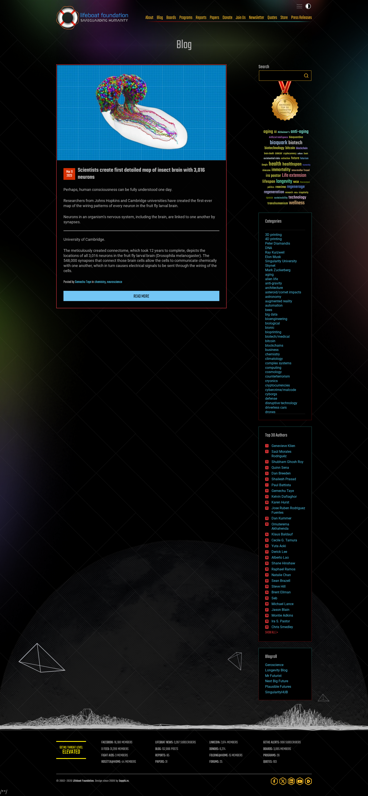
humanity (306, 165)
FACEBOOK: (107, 742)
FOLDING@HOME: (218, 755)
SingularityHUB (276, 692)
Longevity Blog (276, 670)
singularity (303, 192)
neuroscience (114, 282)
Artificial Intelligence (278, 137)
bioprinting (273, 332)
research (289, 192)
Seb (274, 598)
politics (270, 187)
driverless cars (276, 407)
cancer (278, 153)
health (275, 164)
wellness (297, 203)
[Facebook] (274, 781)
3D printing (273, 235)
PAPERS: (160, 762)
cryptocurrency (289, 153)
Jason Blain (280, 610)
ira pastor (273, 175)
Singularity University (281, 261)
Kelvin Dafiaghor (284, 497)
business (272, 350)
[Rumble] (308, 781)
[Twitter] (282, 781)
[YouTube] (299, 781)
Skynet (270, 266)
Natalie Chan (281, 575)
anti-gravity (273, 283)
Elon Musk (273, 257)
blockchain (302, 148)
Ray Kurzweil (275, 252)
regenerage (296, 187)
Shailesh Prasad (284, 479)
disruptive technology (281, 403)
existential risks (272, 158)
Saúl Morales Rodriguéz (281, 454)
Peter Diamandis (277, 243)
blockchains (274, 345)
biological (272, 323)
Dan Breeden (281, 473)
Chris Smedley (282, 627)
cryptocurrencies (277, 385)
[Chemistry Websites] (285, 102)
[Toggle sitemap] (299, 6)
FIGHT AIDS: (108, 755)
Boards (171, 17)
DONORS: (214, 749)
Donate (227, 17)
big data (271, 314)
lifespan (268, 181)
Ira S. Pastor (281, 621)
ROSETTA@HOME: (111, 762)
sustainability (281, 198)
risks (296, 192)
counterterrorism (277, 376)
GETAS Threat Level (71, 751)
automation (274, 305)
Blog (160, 17)
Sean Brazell (281, 581)
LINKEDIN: (214, 742)
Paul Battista (281, 485)
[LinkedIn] (291, 781)
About (149, 17)
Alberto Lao (280, 557)
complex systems (278, 363)
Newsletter (256, 17)
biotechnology (274, 148)
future (295, 158)
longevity (284, 181)
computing (273, 368)
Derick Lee (279, 552)
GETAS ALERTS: (271, 742)
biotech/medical (277, 337)
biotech (295, 143)
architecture (274, 288)
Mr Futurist (273, 676)
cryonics (271, 381)
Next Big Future (276, 681)
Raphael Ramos (283, 569)
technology (297, 197)
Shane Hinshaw (283, 563)
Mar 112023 (69, 174)
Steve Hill (279, 586)
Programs (185, 17)
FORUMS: (214, 762)
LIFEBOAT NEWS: (164, 742)
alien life (271, 279)
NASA (296, 182)
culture (300, 154)
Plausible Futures (278, 687)
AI (275, 132)
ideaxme (266, 170)
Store (284, 17)
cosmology (273, 372)
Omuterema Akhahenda (280, 526)
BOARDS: (268, 749)
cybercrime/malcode (280, 390)
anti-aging (300, 131)
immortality (281, 169)
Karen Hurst (280, 502)
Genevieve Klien (283, 446)
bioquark (278, 143)
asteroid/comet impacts (283, 292)
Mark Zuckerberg (277, 270)
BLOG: (158, 749)
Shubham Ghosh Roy (287, 462)
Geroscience (274, 665)
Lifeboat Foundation (83, 781)
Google (265, 165)
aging (268, 131)
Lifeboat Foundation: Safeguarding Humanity (92, 17)
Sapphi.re (124, 781)
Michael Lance (282, 604)
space (269, 197)
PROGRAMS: (269, 755)
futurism (304, 158)
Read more (141, 296)
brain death (269, 153)
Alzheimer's (284, 132)
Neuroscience (305, 182)
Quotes (272, 17)
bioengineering (276, 319)
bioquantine (296, 137)
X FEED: (105, 749)
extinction (285, 158)
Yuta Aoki (279, 546)
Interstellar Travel (301, 170)
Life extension (294, 175)
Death (306, 154)
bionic (269, 328)
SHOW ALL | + (271, 632)
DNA (268, 248)
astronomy (273, 297)
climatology (274, 359)
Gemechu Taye (83, 282)
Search (306, 76)
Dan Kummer (281, 518)
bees (268, 310)
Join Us (241, 17)
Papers (214, 17)
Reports (201, 17)
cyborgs (271, 394)
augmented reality (278, 301)
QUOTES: (267, 762)
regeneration (274, 192)
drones (270, 412)
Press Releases (301, 17)
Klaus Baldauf (282, 534)
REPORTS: (160, 755)
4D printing (273, 239)
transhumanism (277, 203)
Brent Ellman (281, 592)
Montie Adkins (282, 615)
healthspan (292, 164)
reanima (280, 187)
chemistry (100, 282)
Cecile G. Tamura (284, 540)
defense (271, 399)
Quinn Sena (280, 468)
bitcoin (290, 148)
